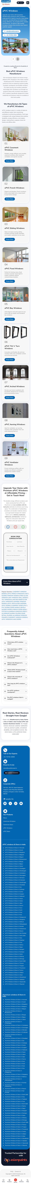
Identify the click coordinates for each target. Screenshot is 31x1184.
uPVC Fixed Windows (14, 268)
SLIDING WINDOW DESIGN (10, 596)
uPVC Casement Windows (11, 148)
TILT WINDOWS (7, 600)
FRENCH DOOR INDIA (19, 609)
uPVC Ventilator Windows (11, 463)
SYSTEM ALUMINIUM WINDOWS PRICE (14, 611)
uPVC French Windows (14, 188)
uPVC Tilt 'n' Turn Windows (12, 347)
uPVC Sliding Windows (15, 228)
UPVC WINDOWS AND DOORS (11, 619)
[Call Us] (15, 1179)
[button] (27, 2)
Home (3, 1181)
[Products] (9, 1180)
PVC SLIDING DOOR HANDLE (11, 607)
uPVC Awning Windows (15, 424)
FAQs (27, 1181)
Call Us (15, 1182)
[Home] (3, 1180)
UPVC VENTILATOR (14, 603)
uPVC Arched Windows (15, 386)
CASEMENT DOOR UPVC (19, 605)
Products (9, 1181)
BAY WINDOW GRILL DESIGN (18, 598)
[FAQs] (27, 1180)
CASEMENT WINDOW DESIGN (17, 617)
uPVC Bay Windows (13, 308)
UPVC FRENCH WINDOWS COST (18, 594)
